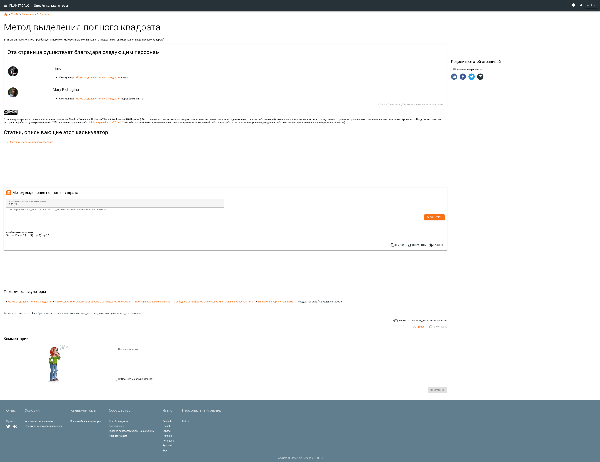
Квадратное (49, 313)
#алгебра (12, 313)
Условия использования (39, 421)
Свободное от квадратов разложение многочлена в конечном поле (213, 301)
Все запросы (116, 426)
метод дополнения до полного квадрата (111, 313)
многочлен (137, 313)
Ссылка (398, 245)
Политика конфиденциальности (43, 426)
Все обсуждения (118, 421)
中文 (165, 450)
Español (166, 430)
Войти (591, 5)
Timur (421, 326)
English (166, 426)
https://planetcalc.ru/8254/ (106, 122)
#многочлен (23, 313)
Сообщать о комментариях (136, 379)
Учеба (14, 14)
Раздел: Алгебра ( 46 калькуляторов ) (320, 301)
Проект (10, 421)
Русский (167, 445)
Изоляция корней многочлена (152, 301)
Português (168, 440)
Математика (29, 14)
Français (167, 435)
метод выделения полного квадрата (74, 313)
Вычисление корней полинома (275, 301)
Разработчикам (118, 435)
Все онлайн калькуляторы (85, 421)
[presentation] (27, 235)
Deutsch (167, 421)
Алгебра (44, 14)
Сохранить (417, 245)
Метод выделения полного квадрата (97, 77)
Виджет (436, 245)
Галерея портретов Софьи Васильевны (131, 430)
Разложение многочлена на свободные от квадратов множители (93, 301)
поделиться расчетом (469, 69)
